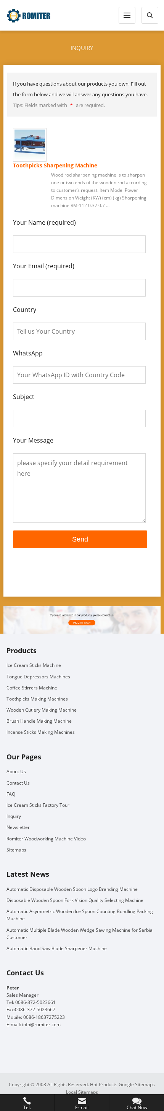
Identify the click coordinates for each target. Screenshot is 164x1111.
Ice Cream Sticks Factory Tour (37, 805)
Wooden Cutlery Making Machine (41, 710)
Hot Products (103, 1084)
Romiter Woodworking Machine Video (46, 838)
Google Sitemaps (137, 1084)
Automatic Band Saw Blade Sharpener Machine (56, 948)
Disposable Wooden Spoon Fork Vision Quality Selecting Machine (74, 900)
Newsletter (18, 827)
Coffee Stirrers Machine (31, 687)
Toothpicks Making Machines (37, 699)
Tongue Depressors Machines (38, 676)
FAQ (10, 794)
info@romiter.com (41, 1024)
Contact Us (18, 783)
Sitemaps (16, 850)
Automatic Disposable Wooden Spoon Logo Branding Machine (72, 889)
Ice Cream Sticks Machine (33, 665)
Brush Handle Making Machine (39, 721)
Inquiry (13, 816)
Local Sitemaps (82, 1092)
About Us (16, 771)
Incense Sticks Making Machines (40, 732)
